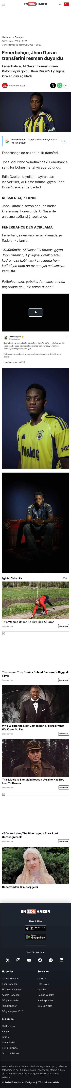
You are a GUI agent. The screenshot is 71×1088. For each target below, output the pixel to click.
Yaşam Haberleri (10, 994)
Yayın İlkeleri (8, 1042)
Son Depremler (45, 1000)
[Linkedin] (61, 960)
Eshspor (19, 37)
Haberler (6, 37)
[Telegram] (50, 960)
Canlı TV (41, 978)
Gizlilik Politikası (10, 1053)
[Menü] (3, 4)
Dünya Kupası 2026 (12, 1011)
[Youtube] (29, 960)
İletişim (5, 1037)
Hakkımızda (8, 1026)
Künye (5, 1031)
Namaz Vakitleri (45, 994)
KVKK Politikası (10, 1047)
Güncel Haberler (10, 978)
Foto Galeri (43, 984)
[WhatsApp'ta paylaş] (59, 85)
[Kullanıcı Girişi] (60, 4)
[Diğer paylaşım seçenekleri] (66, 85)
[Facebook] (40, 960)
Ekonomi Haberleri (11, 989)
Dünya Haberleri (10, 1000)
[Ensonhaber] (35, 4)
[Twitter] (7, 960)
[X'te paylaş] (53, 85)
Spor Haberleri (10, 984)
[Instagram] (18, 960)
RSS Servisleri (44, 1005)
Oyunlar (41, 989)
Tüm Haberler (9, 1005)
